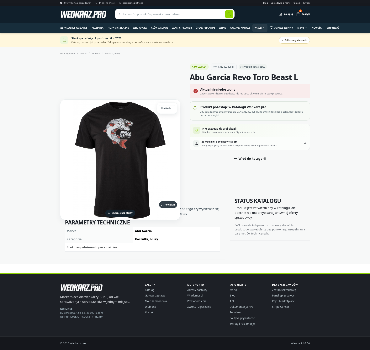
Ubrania (96, 53)
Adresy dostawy (197, 290)
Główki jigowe (159, 27)
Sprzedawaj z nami (280, 2)
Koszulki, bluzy (112, 53)
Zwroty (306, 2)
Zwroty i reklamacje (242, 323)
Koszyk (149, 312)
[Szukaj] (229, 14)
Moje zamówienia (156, 301)
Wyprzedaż (333, 27)
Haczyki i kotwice (240, 27)
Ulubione (150, 306)
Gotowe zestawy (155, 295)
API (232, 301)
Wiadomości (195, 295)
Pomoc (296, 2)
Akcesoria (98, 27)
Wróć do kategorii (252, 158)
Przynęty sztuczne (118, 27)
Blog (265, 2)
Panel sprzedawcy (283, 295)
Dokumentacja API (241, 306)
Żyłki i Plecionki (205, 27)
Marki (233, 290)
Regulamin (236, 312)
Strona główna (67, 53)
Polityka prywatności (243, 318)
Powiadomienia (197, 301)
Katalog (83, 53)
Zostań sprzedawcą (284, 290)
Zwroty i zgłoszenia (199, 306)
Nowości (317, 27)
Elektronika (140, 27)
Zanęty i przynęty (182, 27)
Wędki (222, 27)
